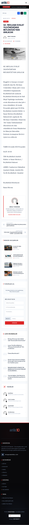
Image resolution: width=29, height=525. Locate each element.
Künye (4, 483)
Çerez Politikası (7, 503)
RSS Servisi (5, 489)
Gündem (4, 475)
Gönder (14, 322)
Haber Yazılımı (15, 515)
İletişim (4, 486)
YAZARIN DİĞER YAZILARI (14, 214)
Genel (4, 469)
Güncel (14, 18)
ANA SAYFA (7, 18)
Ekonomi (5, 466)
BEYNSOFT (16, 519)
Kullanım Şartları (7, 501)
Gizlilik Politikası (7, 498)
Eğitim (4, 463)
